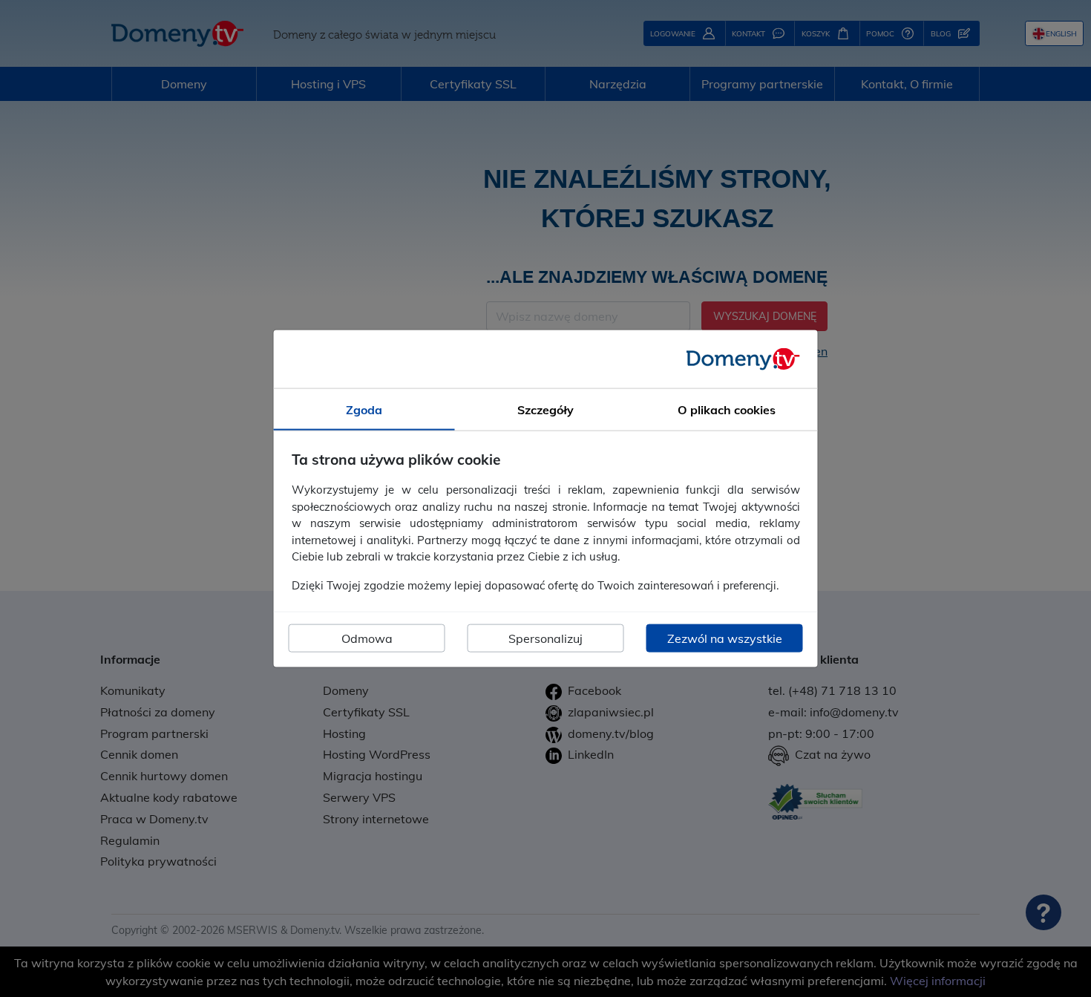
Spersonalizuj (545, 638)
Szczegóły (545, 409)
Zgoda (364, 409)
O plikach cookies (727, 409)
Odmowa (367, 638)
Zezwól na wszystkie (724, 638)
